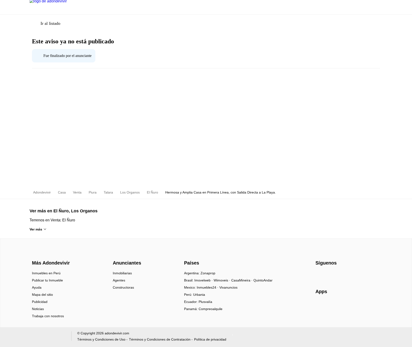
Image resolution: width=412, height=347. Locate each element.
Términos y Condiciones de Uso (101, 339)
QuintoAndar (263, 280)
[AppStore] (330, 305)
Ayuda (36, 287)
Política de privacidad (210, 339)
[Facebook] (319, 274)
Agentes (119, 280)
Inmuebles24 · (208, 287)
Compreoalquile (210, 309)
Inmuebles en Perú (46, 273)
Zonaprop (208, 273)
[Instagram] (327, 274)
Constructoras (123, 287)
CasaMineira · (242, 280)
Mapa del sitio (42, 294)
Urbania (199, 294)
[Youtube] (335, 274)
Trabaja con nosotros (48, 316)
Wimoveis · (222, 280)
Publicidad (39, 302)
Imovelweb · (204, 280)
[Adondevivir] (50, 254)
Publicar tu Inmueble (47, 280)
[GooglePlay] (363, 305)
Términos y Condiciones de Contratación (160, 339)
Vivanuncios (228, 287)
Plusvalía (205, 302)
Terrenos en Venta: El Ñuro (52, 220)
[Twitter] (343, 274)
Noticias (38, 309)
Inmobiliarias (122, 273)
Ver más (36, 229)
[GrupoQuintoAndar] (48, 337)
